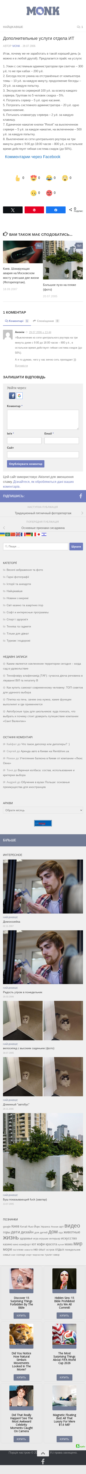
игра (35, 1233)
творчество (38, 1249)
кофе (41, 1239)
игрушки (43, 1233)
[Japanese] (39, 529)
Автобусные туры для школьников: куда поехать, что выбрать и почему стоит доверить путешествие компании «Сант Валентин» (40, 711)
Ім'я (10, 428)
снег (13, 1249)
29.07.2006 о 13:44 (40, 327)
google (7, 1221)
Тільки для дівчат (18, 628)
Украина (45, 1221)
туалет (49, 1249)
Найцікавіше (13, 27)
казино (7, 1239)
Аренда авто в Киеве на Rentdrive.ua (45, 746)
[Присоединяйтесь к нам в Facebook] (80, 491)
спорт (29, 1249)
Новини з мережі (17, 592)
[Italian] (33, 529)
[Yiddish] (44, 529)
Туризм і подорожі (18, 635)
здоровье (26, 1233)
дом (53, 1226)
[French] (23, 529)
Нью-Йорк (34, 1221)
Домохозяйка (11, 916)
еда (61, 1227)
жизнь (11, 1232)
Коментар (14, 401)
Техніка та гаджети (19, 621)
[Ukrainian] (2, 529)
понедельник (72, 1244)
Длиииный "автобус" (16, 1099)
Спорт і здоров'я (17, 614)
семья (6, 1249)
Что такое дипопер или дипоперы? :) (45, 738)
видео (72, 1220)
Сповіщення (47, 315)
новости (28, 1244)
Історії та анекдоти (19, 578)
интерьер (54, 1233)
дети (15, 1226)
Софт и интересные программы (28, 607)
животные (72, 1227)
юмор (56, 1249)
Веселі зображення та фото (25, 564)
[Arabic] (7, 529)
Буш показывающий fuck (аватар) (25, 1194)
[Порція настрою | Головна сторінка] (43, 11)
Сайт (10, 442)
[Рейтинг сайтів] (43, 820)
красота (51, 1239)
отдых (59, 1244)
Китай (23, 1221)
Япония (54, 1221)
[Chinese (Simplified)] (13, 529)
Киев (15, 1221)
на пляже (18, 1244)
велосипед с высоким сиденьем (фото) (28, 1043)
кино (15, 1239)
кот (34, 1239)
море (7, 1244)
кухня (61, 1239)
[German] (28, 529)
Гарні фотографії (18, 571)
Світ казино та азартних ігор (25, 600)
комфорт (25, 1239)
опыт (42, 1244)
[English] (18, 529)
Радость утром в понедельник (22, 987)
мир (77, 1238)
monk (16, 46)
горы (6, 1227)
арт (61, 1221)
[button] (12, 392)
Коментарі (18, 315)
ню (35, 1244)
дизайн (27, 1227)
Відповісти (21, 360)
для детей (41, 1227)
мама (69, 1239)
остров (50, 1244)
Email (49, 428)
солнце (20, 1249)
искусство (69, 1233)
